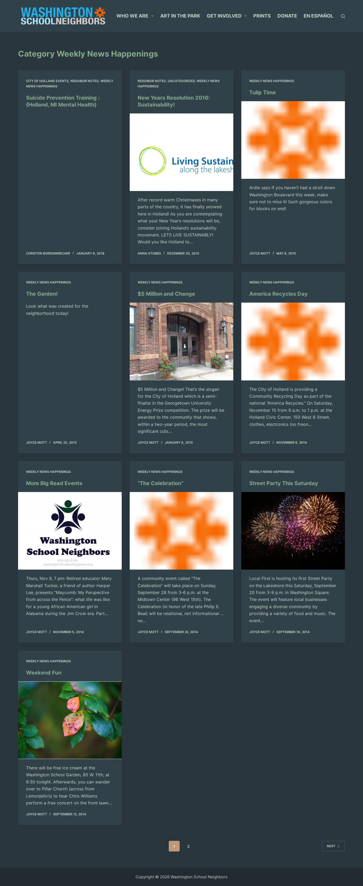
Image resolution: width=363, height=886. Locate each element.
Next (331, 846)
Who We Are (132, 16)
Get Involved (224, 16)
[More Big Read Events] (70, 531)
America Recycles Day (278, 294)
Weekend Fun (43, 672)
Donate (287, 16)
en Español (318, 16)
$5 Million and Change (166, 294)
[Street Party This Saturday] (293, 531)
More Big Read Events (54, 483)
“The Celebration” (160, 483)
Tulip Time (262, 92)
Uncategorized (181, 81)
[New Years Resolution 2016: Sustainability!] (181, 152)
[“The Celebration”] (181, 531)
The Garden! (42, 294)
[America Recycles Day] (293, 341)
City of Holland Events (47, 81)
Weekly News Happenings (271, 81)
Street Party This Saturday (283, 483)
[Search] (343, 16)
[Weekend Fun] (70, 720)
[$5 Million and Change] (181, 341)
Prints (262, 16)
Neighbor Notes (84, 81)
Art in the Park (180, 16)
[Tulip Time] (293, 140)
